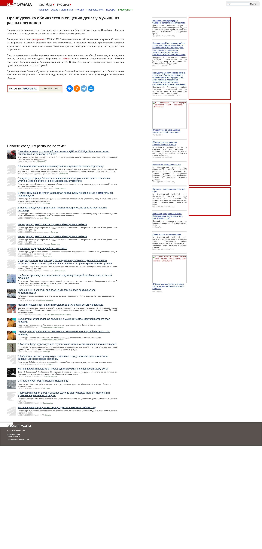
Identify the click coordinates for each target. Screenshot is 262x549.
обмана (67, 58)
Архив (54, 9)
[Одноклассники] (77, 88)
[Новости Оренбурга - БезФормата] (16, 3)
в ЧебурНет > (125, 9)
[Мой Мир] (91, 88)
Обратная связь (13, 434)
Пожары (110, 9)
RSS (27, 440)
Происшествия (95, 9)
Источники (67, 9)
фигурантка (38, 39)
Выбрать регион (13, 436)
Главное (44, 9)
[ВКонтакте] (69, 88)
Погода (80, 9)
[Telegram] (84, 88)
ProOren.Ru (30, 88)
